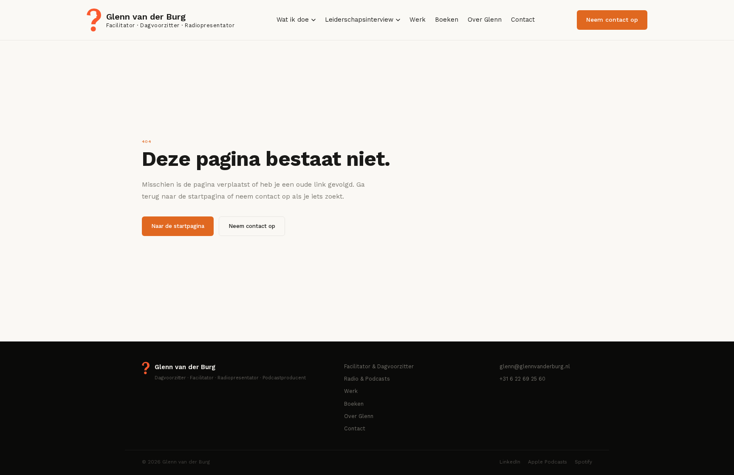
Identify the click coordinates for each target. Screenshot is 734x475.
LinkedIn (510, 462)
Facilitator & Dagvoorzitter (379, 366)
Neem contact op (612, 19)
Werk (417, 19)
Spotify (583, 462)
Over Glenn (485, 19)
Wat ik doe (293, 19)
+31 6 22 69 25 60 (522, 378)
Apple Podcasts (547, 462)
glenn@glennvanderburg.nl (535, 366)
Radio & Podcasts (367, 378)
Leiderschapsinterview (359, 19)
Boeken (446, 19)
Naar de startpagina (177, 226)
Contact (523, 19)
